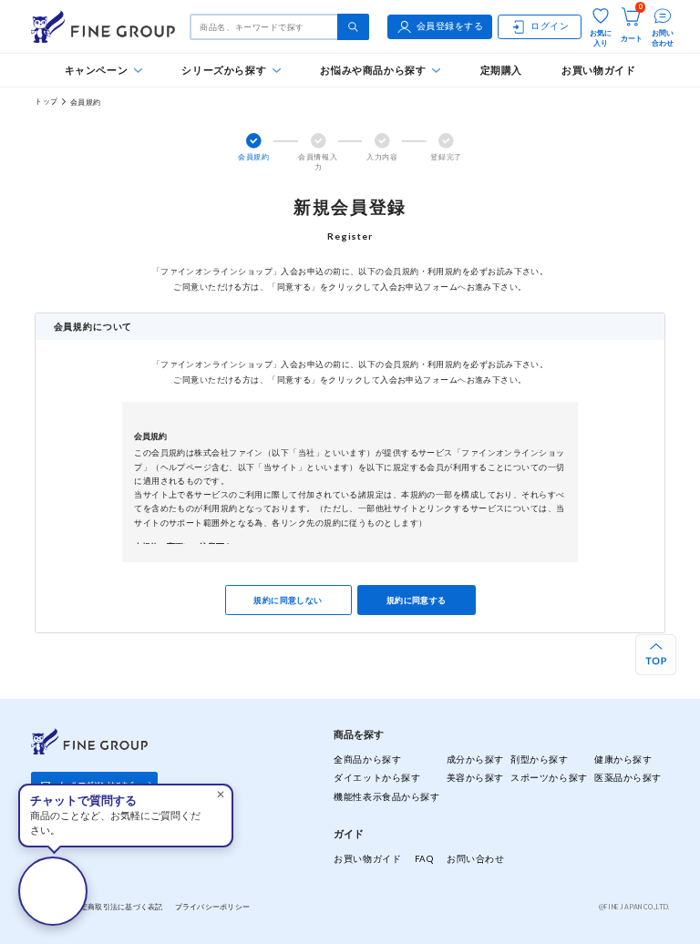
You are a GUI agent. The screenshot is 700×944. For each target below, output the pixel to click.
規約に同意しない (288, 600)
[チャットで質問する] (53, 891)
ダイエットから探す (377, 778)
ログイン (549, 26)
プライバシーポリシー (213, 906)
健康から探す (623, 759)
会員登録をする (450, 26)
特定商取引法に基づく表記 (117, 906)
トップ (46, 101)
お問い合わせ (475, 859)
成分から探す (475, 759)
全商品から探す (367, 759)
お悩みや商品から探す (373, 70)
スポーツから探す (548, 778)
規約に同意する (416, 600)
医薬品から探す (628, 778)
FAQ (424, 859)
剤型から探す (539, 759)
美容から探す (475, 778)
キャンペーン (97, 70)
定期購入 (501, 70)
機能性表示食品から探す (386, 797)
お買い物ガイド (598, 70)
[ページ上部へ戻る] (655, 654)
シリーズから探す (223, 70)
